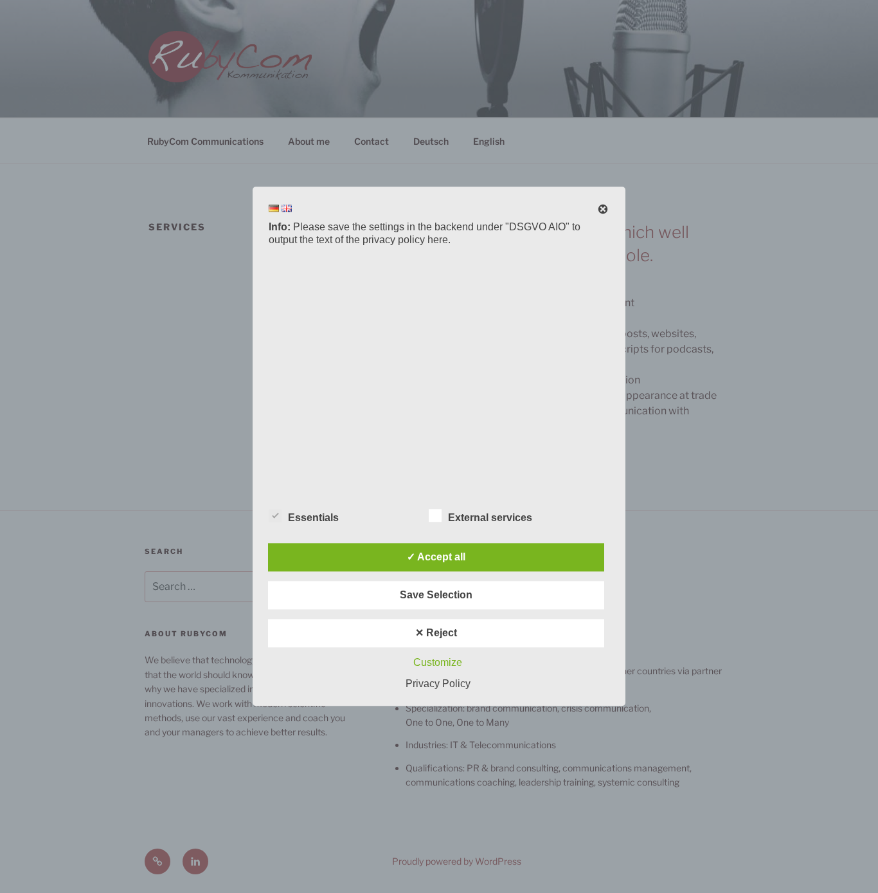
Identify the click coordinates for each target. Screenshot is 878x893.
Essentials (313, 518)
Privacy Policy (438, 684)
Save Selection (436, 595)
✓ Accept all (436, 557)
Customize (437, 663)
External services (490, 518)
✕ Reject (436, 633)
